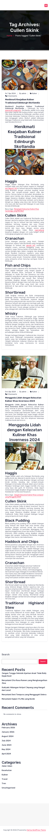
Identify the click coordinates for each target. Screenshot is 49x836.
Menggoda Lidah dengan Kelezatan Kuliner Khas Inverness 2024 (23, 399)
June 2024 (6, 745)
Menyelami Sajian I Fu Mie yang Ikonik (18, 699)
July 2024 (6, 741)
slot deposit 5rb (11, 188)
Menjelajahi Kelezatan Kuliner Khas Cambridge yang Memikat (22, 210)
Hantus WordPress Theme (36, 830)
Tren (4, 783)
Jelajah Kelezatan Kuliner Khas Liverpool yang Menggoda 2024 (24, 496)
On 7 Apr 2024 (10, 93)
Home (9, 35)
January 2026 (8, 732)
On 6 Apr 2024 (10, 392)
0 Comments (12, 96)
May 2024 (6, 749)
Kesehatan (7, 770)
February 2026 (8, 727)
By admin (22, 93)
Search (6, 654)
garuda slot (30, 245)
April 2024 (6, 754)
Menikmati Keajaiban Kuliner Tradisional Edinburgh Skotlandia (22, 101)
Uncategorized (8, 788)
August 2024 (7, 736)
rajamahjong (39, 230)
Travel (4, 779)
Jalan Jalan (7, 766)
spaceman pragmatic (13, 110)
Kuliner (34, 93)
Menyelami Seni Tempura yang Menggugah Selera (24, 694)
